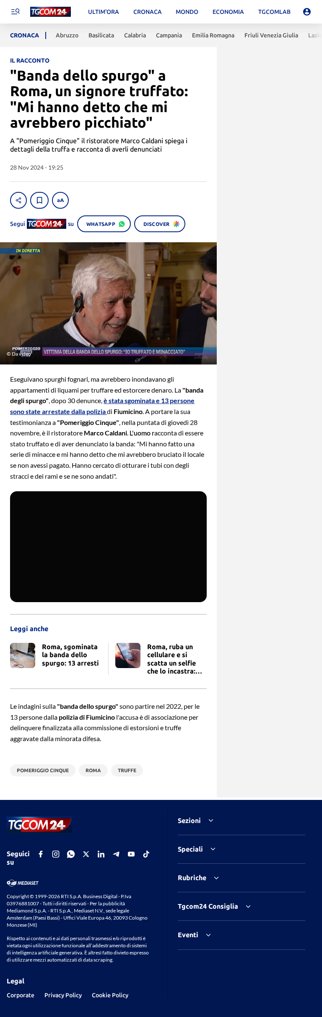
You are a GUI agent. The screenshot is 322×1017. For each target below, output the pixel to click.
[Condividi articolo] (18, 200)
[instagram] (56, 854)
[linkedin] (101, 854)
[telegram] (116, 854)
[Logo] (50, 12)
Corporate (20, 995)
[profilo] (307, 12)
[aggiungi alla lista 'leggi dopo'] (39, 200)
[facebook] (40, 854)
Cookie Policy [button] (110, 995)
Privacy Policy (63, 995)
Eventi (188, 934)
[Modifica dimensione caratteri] (60, 200)
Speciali (190, 849)
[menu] (15, 12)
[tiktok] (146, 854)
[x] (86, 854)
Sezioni (189, 820)
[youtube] (131, 854)
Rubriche (192, 877)
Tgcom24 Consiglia (208, 906)
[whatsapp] (71, 854)
